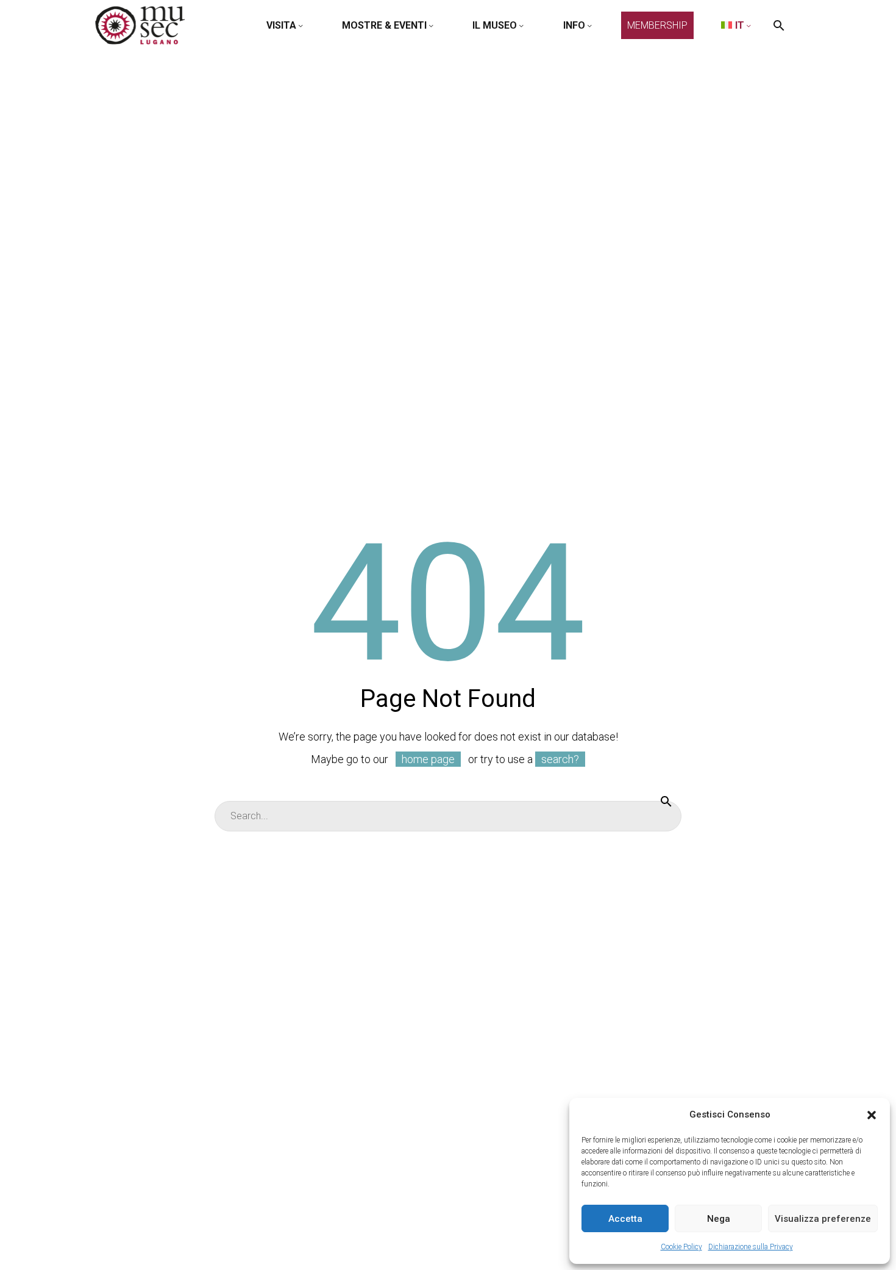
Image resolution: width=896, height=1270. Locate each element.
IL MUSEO (494, 25)
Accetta (625, 1218)
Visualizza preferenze (823, 1218)
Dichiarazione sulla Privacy (750, 1247)
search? (560, 759)
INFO (574, 25)
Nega (718, 1218)
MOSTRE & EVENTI (384, 25)
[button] (872, 1115)
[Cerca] (666, 801)
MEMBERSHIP (657, 25)
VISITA (281, 25)
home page (428, 759)
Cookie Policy (681, 1247)
